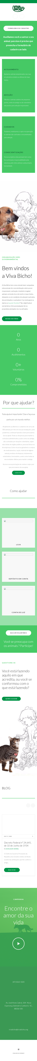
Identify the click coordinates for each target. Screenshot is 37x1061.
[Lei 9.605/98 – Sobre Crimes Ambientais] (18, 824)
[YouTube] (22, 1049)
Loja (18, 544)
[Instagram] (18, 1049)
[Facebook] (15, 1049)
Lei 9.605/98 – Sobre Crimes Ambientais (14, 844)
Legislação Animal (12, 848)
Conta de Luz (18, 612)
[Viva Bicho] (18, 8)
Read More (12, 870)
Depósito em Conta (18, 579)
